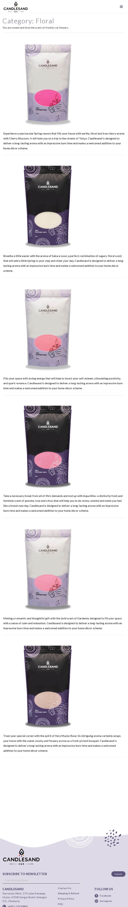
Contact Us (64, 888)
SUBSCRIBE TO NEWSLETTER (24, 874)
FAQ (60, 904)
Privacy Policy (66, 898)
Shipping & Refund (68, 893)
